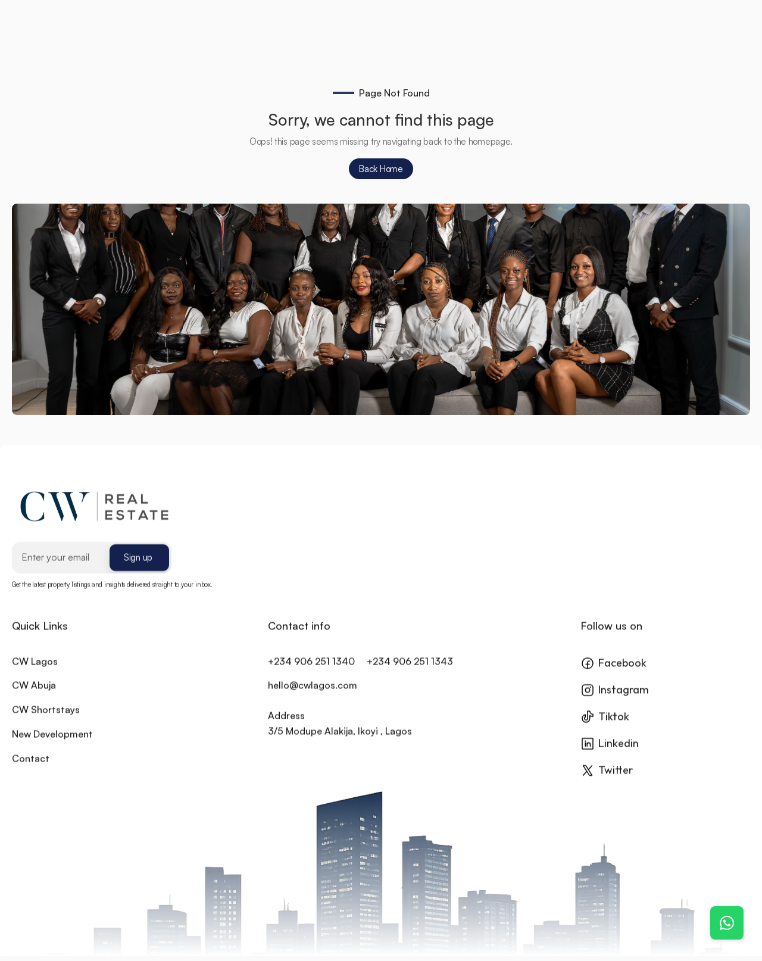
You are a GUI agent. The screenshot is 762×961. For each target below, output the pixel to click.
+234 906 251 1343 (410, 661)
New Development (52, 734)
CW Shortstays (46, 710)
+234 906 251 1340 (311, 661)
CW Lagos (35, 661)
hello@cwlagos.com (312, 685)
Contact (30, 758)
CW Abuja (34, 685)
